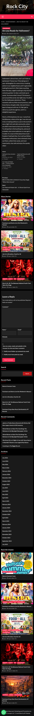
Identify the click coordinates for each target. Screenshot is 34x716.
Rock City (17, 6)
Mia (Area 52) (6, 440)
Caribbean (5, 694)
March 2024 (5, 521)
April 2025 (5, 498)
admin (5, 33)
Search (3, 367)
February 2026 (6, 471)
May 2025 (5, 494)
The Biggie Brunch (15, 446)
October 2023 (6, 537)
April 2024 (5, 517)
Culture (10, 218)
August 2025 (6, 484)
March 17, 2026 (11, 287)
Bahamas (5, 218)
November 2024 (6, 511)
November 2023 (6, 534)
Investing (5, 446)
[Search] (32, 16)
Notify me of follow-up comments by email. (16, 351)
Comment (5, 307)
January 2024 (6, 527)
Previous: (15, 180)
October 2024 (6, 514)
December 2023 (6, 531)
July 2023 (5, 544)
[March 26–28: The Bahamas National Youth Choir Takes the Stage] (17, 270)
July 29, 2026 (11, 578)
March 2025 (5, 501)
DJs (15, 218)
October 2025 (6, 481)
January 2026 (6, 474)
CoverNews (18, 713)
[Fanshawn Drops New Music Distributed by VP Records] (17, 686)
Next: (16, 187)
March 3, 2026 (11, 703)
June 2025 (5, 491)
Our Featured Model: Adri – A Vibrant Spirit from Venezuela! (8, 163)
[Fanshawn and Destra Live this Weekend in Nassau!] (17, 210)
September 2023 (7, 541)
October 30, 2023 (12, 33)
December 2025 (6, 478)
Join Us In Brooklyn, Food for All (11, 254)
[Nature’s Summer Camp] (17, 563)
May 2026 (5, 464)
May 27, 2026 (11, 256)
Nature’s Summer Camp (8, 386)
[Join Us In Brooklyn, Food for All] (17, 241)
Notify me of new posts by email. (13, 354)
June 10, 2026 (11, 227)
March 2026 (5, 468)
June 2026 (5, 461)
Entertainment (6, 28)
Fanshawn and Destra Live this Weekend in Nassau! (16, 391)
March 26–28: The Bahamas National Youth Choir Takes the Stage (16, 403)
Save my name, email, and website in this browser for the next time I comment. (14, 347)
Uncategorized (6, 249)
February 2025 (6, 504)
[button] (3, 712)
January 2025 (6, 507)
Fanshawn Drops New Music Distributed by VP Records (15, 410)
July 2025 (5, 488)
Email (20, 329)
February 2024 (6, 524)
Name (4, 329)
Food (21, 247)
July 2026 (5, 458)
